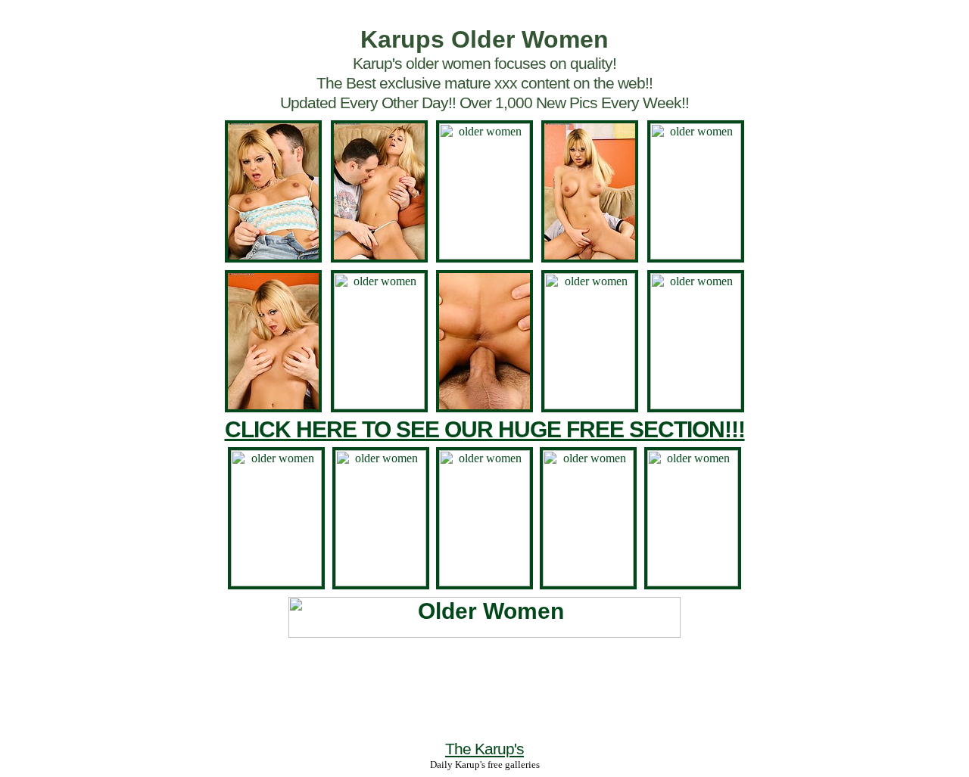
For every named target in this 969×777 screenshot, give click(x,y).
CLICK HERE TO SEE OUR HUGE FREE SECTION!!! (485, 429)
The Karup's (484, 748)
